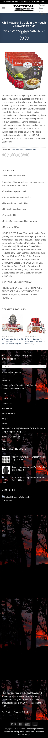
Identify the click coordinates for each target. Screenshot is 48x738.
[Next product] (22, 38)
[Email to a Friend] (18, 155)
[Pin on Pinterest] (23, 155)
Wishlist (5, 442)
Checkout (6, 399)
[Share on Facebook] (9, 155)
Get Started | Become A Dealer (16, 712)
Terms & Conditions (11, 437)
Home (6, 31)
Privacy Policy (8, 413)
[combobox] (24, 366)
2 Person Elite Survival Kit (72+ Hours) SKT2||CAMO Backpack (12, 341)
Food (24, 33)
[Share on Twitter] (13, 155)
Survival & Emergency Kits (27, 31)
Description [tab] (8, 170)
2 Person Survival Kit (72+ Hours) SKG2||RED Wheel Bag (35, 341)
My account (7, 408)
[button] (3, 8)
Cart (4, 394)
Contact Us (7, 404)
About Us (6, 380)
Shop (4, 423)
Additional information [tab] (13, 176)
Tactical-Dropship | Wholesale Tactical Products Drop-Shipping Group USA (23, 430)
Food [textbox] (23, 366)
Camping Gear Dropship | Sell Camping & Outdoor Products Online (21, 387)
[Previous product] (27, 38)
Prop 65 (5, 418)
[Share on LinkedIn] (27, 155)
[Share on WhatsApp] (4, 155)
